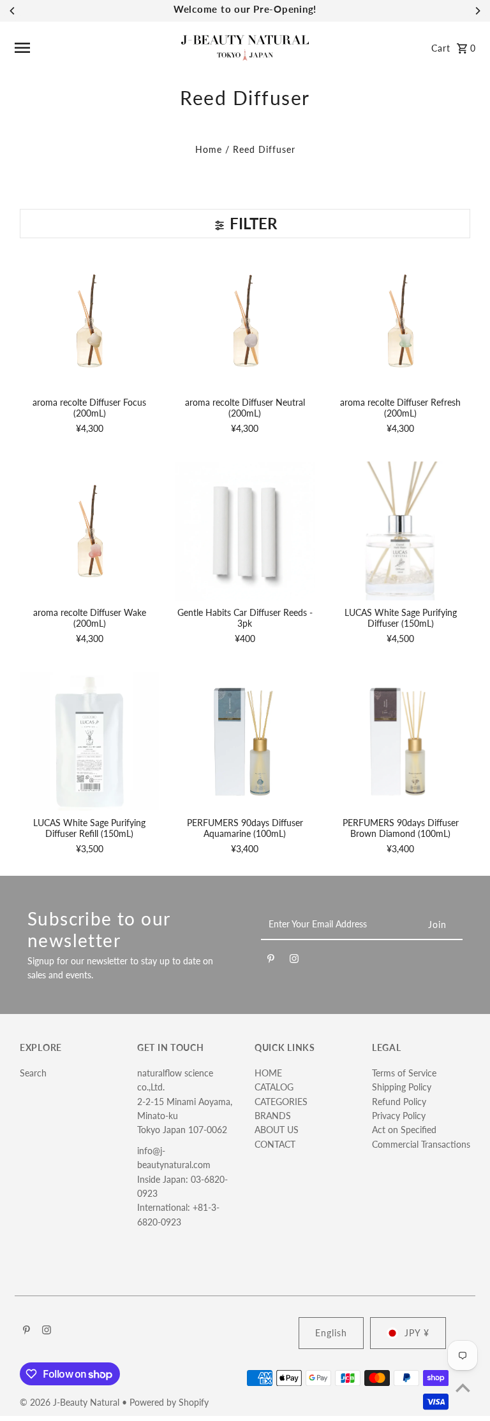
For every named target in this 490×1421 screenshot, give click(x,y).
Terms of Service (404, 1073)
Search (33, 1073)
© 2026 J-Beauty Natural (71, 1402)
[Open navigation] (93, 48)
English (331, 1332)
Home (208, 149)
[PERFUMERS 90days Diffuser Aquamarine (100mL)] (245, 741)
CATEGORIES (281, 1101)
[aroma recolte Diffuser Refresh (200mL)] (400, 320)
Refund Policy (399, 1101)
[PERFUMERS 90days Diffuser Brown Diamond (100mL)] (400, 741)
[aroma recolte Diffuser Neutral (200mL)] (245, 320)
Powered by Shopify (169, 1402)
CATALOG (274, 1087)
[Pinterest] (270, 960)
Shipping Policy (401, 1087)
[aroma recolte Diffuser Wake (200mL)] (90, 531)
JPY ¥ (417, 1332)
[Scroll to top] (463, 1387)
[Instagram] (294, 960)
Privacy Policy (399, 1115)
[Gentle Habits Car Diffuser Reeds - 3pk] (245, 531)
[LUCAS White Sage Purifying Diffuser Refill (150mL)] (90, 741)
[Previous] (12, 10)
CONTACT (275, 1144)
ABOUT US (277, 1129)
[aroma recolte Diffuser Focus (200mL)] (90, 320)
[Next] (477, 10)
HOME (268, 1073)
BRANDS (273, 1115)
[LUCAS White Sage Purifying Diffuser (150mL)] (400, 531)
